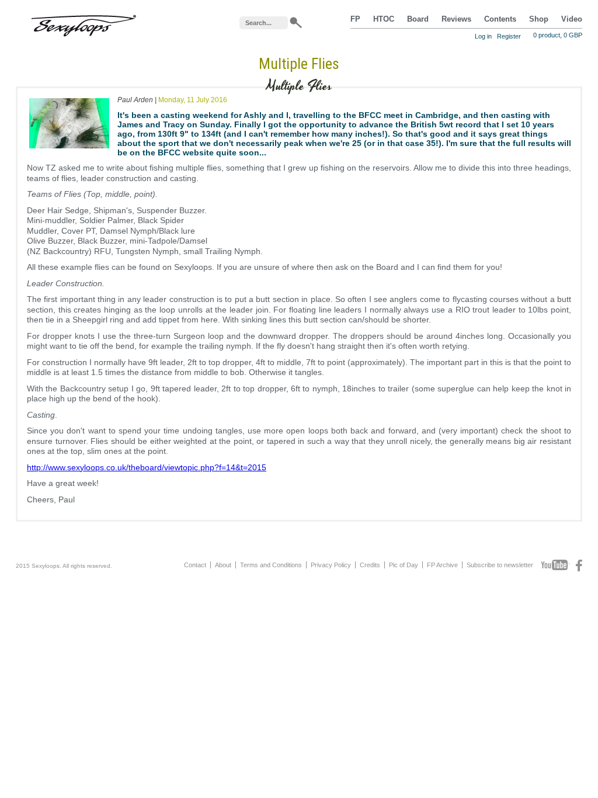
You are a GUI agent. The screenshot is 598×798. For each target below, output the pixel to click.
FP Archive (442, 564)
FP (355, 19)
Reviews (456, 19)
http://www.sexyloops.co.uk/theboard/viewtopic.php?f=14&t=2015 (146, 467)
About (223, 564)
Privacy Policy (331, 564)
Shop (538, 19)
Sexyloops (83, 23)
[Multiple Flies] (69, 150)
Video (571, 19)
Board (418, 19)
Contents (500, 19)
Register (509, 36)
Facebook (579, 565)
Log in (483, 36)
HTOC (383, 19)
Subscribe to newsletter (500, 564)
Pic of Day (403, 564)
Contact (195, 564)
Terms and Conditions (271, 564)
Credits (370, 564)
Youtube (555, 565)
